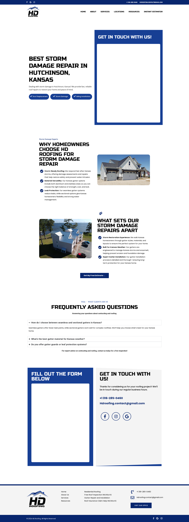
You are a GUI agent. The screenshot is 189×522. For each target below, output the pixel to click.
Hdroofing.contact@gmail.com (122, 403)
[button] (141, 505)
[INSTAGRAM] (34, 2)
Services (64, 498)
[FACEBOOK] (26, 2)
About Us (65, 494)
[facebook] (153, 518)
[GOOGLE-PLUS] (30, 2)
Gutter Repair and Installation (97, 498)
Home (63, 491)
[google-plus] (157, 518)
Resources (65, 501)
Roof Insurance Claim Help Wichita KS (100, 501)
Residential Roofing (92, 491)
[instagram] (162, 518)
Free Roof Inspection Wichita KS (98, 494)
